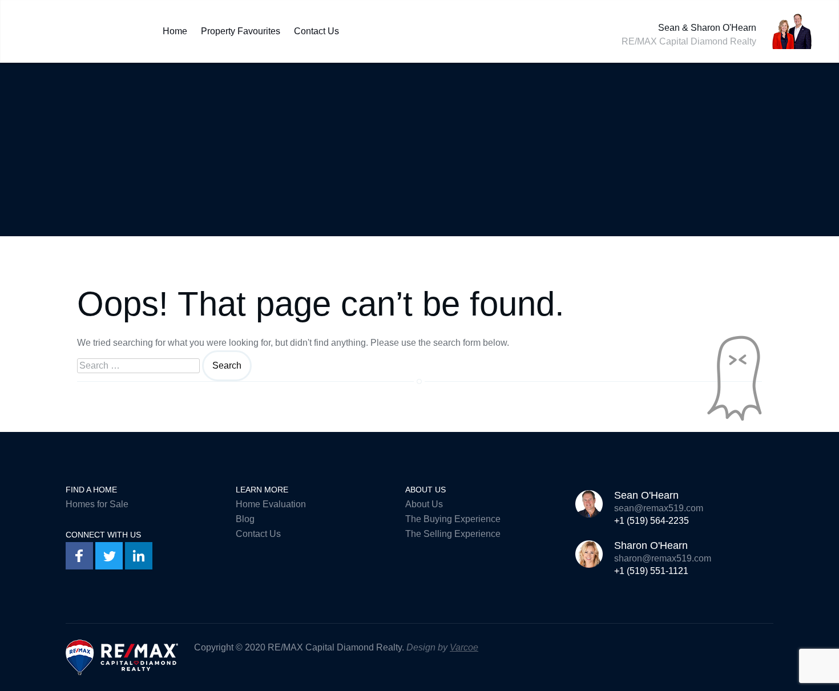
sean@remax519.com (658, 508)
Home (175, 28)
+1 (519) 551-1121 (651, 571)
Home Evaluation (271, 504)
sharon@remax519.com (662, 558)
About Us (424, 504)
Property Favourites (240, 28)
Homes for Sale (97, 504)
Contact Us (316, 28)
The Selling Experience (453, 534)
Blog (245, 519)
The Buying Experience (453, 519)
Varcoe (464, 647)
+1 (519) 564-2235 (651, 521)
